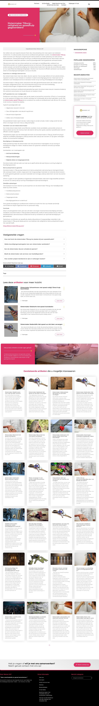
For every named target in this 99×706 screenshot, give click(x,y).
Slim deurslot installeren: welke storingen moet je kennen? (83, 525)
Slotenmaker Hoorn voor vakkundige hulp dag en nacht (85, 617)
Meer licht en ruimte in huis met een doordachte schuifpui (85, 702)
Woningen (25, 300)
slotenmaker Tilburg (58, 55)
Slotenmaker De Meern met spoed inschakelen (82, 99)
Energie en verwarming (80, 64)
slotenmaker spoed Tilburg (13, 100)
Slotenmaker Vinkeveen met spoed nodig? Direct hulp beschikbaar (61, 436)
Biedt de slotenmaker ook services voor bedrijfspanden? (34, 254)
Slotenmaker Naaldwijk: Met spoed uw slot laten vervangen (37, 392)
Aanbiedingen (78, 69)
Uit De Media (46, 3)
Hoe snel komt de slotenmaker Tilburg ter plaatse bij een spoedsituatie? (34, 239)
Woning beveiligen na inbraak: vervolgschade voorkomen (37, 617)
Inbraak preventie (79, 63)
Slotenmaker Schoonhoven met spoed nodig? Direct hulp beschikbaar (40, 288)
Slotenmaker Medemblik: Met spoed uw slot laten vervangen (41, 324)
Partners (36, 3)
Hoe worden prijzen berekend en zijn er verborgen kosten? (34, 259)
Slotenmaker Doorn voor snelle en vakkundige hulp (85, 659)
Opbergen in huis (74, 3)
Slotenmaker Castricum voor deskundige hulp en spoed (61, 659)
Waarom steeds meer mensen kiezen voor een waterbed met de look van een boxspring (37, 660)
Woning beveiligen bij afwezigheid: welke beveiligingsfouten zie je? (12, 569)
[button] (89, 4)
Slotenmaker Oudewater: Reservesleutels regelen (12, 478)
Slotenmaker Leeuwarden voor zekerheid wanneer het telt (61, 617)
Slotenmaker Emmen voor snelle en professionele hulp (13, 659)
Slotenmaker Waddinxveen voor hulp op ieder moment (13, 392)
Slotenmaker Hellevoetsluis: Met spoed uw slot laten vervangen (60, 393)
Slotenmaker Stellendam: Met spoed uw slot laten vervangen (85, 392)
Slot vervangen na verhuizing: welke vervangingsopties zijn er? (84, 569)
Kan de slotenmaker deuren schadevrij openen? (34, 249)
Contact (63, 5)
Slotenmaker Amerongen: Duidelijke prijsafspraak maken (85, 435)
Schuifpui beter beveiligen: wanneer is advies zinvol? (36, 568)
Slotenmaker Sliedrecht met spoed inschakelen (36, 306)
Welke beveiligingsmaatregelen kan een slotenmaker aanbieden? (34, 244)
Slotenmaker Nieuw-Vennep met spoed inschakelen (37, 435)
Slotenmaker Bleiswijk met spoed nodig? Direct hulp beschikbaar (84, 95)
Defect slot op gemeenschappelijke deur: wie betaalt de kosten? (85, 479)
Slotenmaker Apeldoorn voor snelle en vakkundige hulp (37, 702)
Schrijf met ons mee (53, 5)
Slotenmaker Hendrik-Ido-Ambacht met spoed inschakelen (84, 91)
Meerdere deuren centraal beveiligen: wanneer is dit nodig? (60, 569)
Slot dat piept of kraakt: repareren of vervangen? (36, 524)
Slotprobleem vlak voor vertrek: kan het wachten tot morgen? (61, 479)
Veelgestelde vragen (81, 52)
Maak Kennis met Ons (58, 3)
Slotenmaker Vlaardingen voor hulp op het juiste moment (13, 702)
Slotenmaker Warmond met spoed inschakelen (13, 435)
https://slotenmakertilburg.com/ (13, 226)
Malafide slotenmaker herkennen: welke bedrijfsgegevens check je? (12, 525)
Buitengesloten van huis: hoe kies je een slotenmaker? (61, 524)
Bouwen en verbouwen (19, 15)
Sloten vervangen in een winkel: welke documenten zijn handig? (36, 479)
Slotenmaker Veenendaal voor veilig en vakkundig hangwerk (61, 702)
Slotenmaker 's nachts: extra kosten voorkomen (13, 617)
